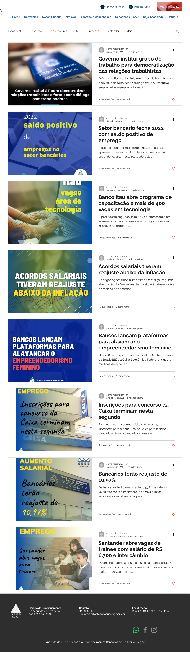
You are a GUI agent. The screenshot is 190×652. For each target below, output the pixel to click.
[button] (31, 17)
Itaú (78, 31)
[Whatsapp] (136, 630)
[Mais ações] (175, 50)
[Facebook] (145, 630)
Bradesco (93, 31)
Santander (113, 31)
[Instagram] (154, 630)
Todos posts (15, 31)
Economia (36, 31)
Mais (129, 31)
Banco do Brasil (58, 31)
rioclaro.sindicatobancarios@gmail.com (103, 613)
